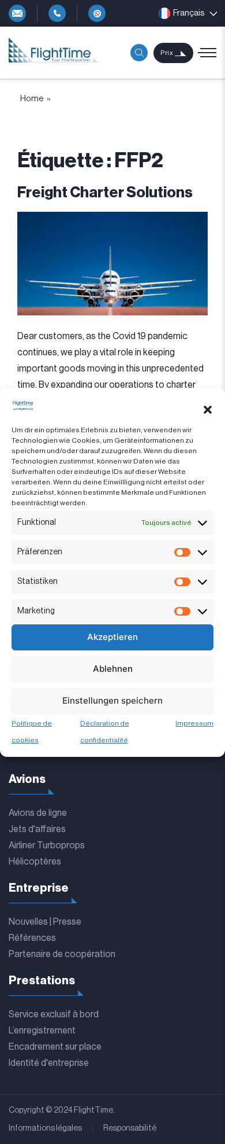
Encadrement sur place (55, 1046)
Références (32, 938)
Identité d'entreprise (49, 1063)
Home (32, 98)
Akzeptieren (112, 636)
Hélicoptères (35, 861)
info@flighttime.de (17, 13)
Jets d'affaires (37, 829)
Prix (166, 53)
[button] (207, 409)
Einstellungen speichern (112, 700)
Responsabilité (129, 1128)
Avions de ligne (38, 813)
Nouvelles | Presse (45, 921)
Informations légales (45, 1128)
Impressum (194, 723)
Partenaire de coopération (62, 954)
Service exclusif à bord (54, 1014)
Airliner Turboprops (47, 845)
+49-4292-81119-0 (57, 13)
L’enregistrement (42, 1030)
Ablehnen (113, 668)
